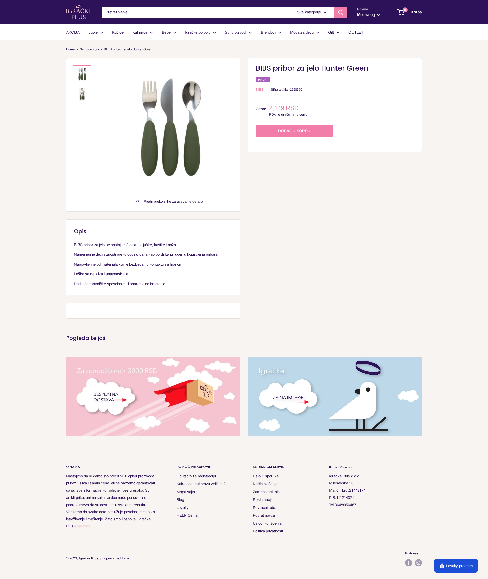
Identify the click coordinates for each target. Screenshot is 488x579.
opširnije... (85, 526)
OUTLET (355, 32)
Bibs (260, 90)
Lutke (93, 32)
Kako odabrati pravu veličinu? (201, 484)
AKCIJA (73, 32)
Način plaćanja (265, 484)
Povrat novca (264, 515)
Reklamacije (263, 499)
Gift (331, 32)
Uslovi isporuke (266, 476)
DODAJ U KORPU (294, 131)
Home (70, 49)
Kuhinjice (139, 32)
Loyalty (183, 507)
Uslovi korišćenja (267, 523)
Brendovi (268, 32)
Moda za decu (302, 32)
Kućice (118, 32)
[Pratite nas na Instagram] (418, 562)
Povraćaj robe (264, 507)
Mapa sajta (186, 492)
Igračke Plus (88, 558)
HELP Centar (188, 515)
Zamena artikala (266, 492)
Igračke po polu (197, 32)
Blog (180, 499)
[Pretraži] (340, 12)
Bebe (166, 32)
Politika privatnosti (268, 531)
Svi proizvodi (235, 32)
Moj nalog (366, 14)
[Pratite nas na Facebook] (408, 562)
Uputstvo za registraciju (196, 476)
